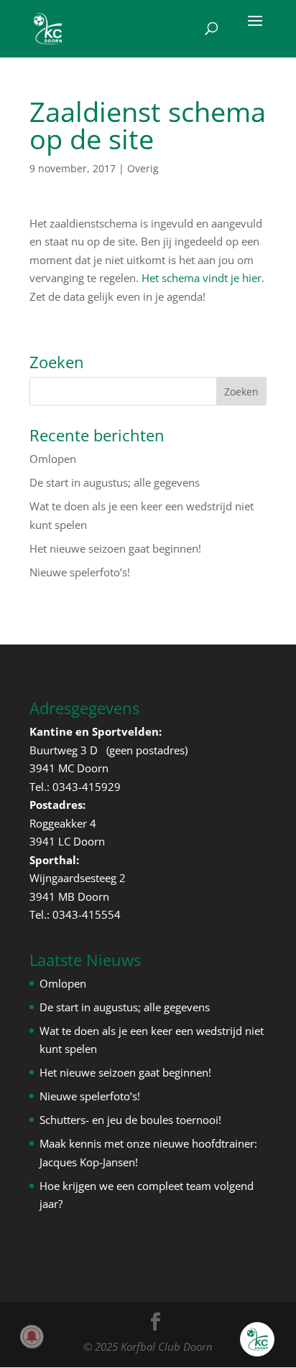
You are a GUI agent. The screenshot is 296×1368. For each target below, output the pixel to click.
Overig (143, 168)
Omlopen (52, 458)
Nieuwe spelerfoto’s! (79, 572)
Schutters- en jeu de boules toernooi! (130, 1119)
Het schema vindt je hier (202, 278)
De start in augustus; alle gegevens (114, 482)
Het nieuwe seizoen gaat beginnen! (115, 548)
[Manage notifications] (31, 1336)
